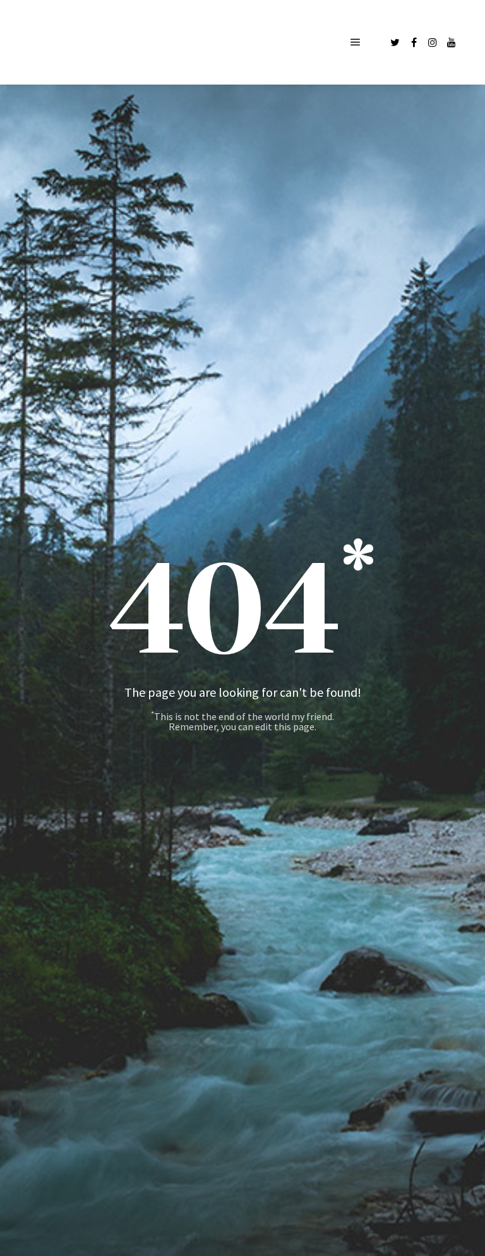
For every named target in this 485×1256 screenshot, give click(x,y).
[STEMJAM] (88, 42)
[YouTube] (451, 42)
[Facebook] (413, 42)
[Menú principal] (355, 42)
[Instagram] (432, 42)
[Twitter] (394, 42)
